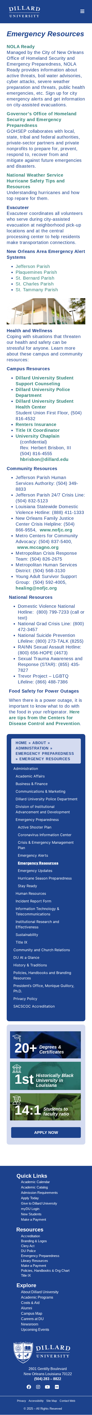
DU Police (28, 1251)
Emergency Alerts (33, 855)
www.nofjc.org (56, 529)
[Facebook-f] (29, 1387)
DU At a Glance (26, 957)
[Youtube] (47, 1387)
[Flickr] (57, 1387)
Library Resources (34, 1261)
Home (21, 743)
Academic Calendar (35, 1182)
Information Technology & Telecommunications (37, 911)
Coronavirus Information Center (44, 835)
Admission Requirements (39, 1193)
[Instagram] (38, 1387)
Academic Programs (37, 1297)
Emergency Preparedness (45, 754)
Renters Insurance (36, 424)
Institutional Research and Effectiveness (37, 924)
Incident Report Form (33, 901)
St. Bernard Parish (35, 278)
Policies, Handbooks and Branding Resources (42, 975)
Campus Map (31, 1313)
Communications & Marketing (40, 791)
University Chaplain (38, 436)
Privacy (21, 1400)
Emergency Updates (35, 870)
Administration (32, 748)
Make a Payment (33, 1219)
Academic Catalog (34, 1187)
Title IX (21, 942)
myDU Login (30, 1209)
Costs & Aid (30, 1303)
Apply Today (30, 1198)
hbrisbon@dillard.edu (44, 459)
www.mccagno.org (38, 547)
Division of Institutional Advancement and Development (43, 809)
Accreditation (30, 1236)
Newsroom (29, 1324)
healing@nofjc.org (36, 588)
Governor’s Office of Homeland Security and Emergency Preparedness (42, 119)
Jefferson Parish (33, 266)
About (39, 743)
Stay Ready (27, 886)
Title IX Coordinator (38, 430)
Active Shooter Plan (34, 827)
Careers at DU (32, 1319)
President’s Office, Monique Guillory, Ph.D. (43, 988)
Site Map (51, 1400)
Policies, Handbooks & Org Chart (45, 1270)
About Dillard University (40, 1292)
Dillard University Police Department (46, 799)
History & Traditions (30, 965)
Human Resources (31, 893)
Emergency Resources (38, 863)
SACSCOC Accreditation (34, 1006)
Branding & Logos (34, 1241)
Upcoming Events (35, 1330)
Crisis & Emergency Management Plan (46, 845)
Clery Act (27, 1246)
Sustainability (27, 934)
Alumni (26, 1308)
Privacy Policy (25, 998)
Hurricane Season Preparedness (45, 878)
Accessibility (36, 1400)
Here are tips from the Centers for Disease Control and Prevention (44, 717)
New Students (31, 1214)
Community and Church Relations (41, 950)
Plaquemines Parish (36, 272)
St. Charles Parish (35, 283)
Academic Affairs (30, 776)
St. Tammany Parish (37, 289)
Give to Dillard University (39, 1203)
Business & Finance (32, 783)
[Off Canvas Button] (82, 11)
